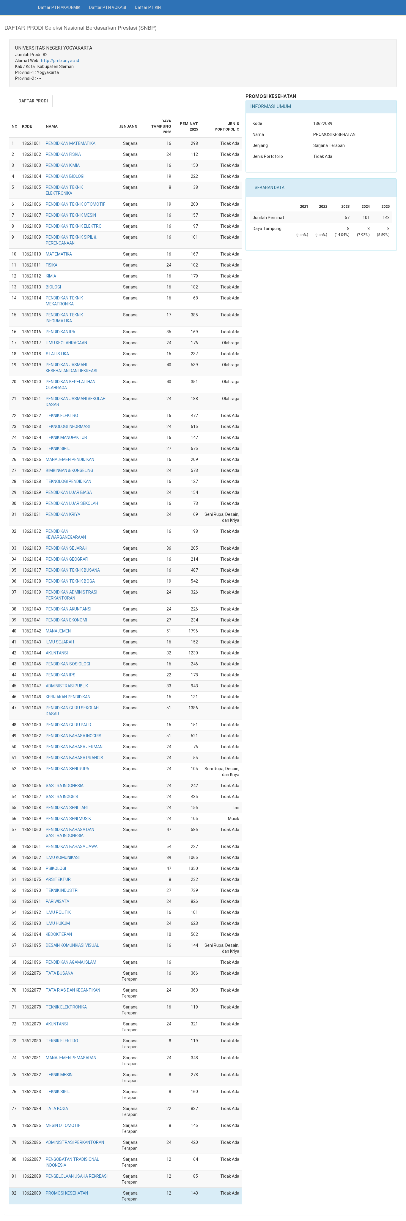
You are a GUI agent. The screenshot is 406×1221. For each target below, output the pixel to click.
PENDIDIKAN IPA (60, 331)
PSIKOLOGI (56, 868)
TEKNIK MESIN (59, 1074)
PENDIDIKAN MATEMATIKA (70, 143)
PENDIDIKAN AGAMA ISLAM (71, 962)
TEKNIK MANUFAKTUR (66, 437)
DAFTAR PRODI (33, 101)
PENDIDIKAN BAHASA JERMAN (74, 746)
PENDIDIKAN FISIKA (63, 154)
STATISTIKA (57, 353)
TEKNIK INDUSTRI (62, 890)
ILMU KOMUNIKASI (63, 857)
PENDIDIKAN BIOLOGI (65, 176)
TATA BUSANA (59, 973)
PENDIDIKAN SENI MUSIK (68, 818)
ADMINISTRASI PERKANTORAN (75, 1142)
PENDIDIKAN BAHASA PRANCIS (74, 757)
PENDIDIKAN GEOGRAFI (67, 559)
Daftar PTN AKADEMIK (59, 7)
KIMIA (51, 276)
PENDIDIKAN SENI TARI (67, 807)
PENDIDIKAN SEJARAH (66, 548)
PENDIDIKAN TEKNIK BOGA (70, 581)
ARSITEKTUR (58, 879)
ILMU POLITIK (58, 912)
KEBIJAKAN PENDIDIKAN (68, 696)
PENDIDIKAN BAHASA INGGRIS (73, 735)
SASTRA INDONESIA (65, 785)
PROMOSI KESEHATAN (67, 1193)
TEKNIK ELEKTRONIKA (66, 1007)
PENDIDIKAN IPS (60, 675)
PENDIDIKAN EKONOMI (66, 620)
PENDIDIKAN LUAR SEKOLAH (72, 503)
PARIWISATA (57, 901)
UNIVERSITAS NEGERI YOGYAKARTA (53, 48)
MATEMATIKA (59, 254)
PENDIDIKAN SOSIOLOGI (68, 664)
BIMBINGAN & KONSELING (69, 470)
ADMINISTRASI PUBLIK (67, 686)
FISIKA (51, 265)
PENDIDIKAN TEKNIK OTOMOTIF (75, 204)
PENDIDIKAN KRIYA (63, 514)
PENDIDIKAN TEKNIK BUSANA (73, 570)
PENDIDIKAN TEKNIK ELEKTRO (74, 226)
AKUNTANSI (57, 653)
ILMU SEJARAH (60, 642)
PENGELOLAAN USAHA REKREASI (77, 1176)
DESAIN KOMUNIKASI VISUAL (72, 945)
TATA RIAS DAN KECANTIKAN (73, 990)
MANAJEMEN (58, 631)
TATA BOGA (57, 1108)
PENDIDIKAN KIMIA (63, 165)
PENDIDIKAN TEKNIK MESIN (71, 215)
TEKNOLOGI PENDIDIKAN (68, 481)
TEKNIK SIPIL (58, 448)
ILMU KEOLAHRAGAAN (66, 342)
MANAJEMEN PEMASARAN (71, 1057)
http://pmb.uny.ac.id (60, 60)
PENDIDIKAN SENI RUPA (67, 768)
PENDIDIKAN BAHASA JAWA (71, 846)
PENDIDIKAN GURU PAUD (68, 724)
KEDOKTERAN (59, 934)
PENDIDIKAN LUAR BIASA (69, 492)
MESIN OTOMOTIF (63, 1125)
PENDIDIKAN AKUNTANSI (68, 609)
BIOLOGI (53, 287)
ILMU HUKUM (58, 923)
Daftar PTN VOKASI (107, 7)
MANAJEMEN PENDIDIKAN (70, 459)
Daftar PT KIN (148, 7)
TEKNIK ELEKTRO (62, 415)
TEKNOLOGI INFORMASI (68, 426)
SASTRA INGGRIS (62, 796)
